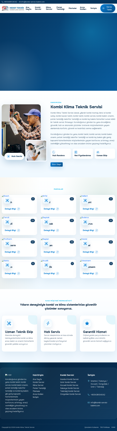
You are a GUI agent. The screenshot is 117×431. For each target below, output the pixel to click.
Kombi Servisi (38, 8)
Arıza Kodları (83, 8)
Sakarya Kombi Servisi (69, 388)
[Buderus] (97, 218)
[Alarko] (19, 261)
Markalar (73, 8)
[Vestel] (97, 239)
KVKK (113, 427)
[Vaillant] (97, 196)
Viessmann (89, 267)
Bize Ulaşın (56, 164)
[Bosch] (19, 196)
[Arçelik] (58, 261)
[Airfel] (58, 196)
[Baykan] (58, 239)
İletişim (93, 8)
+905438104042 (10, 2)
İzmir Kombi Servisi (68, 382)
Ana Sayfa (28, 8)
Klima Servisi (49, 8)
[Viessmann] (97, 261)
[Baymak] (58, 218)
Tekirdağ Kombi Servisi (69, 391)
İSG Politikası (105, 427)
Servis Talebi (109, 8)
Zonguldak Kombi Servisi (70, 394)
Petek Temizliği (60, 8)
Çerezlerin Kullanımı (92, 427)
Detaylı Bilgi (10, 209)
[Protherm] (19, 239)
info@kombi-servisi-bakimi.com (33, 2)
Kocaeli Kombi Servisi (69, 385)
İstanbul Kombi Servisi (69, 379)
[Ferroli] (19, 218)
